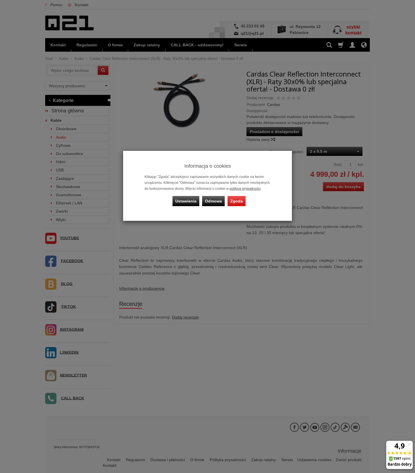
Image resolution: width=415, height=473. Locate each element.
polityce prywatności (245, 189)
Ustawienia (185, 201)
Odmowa (213, 201)
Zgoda (236, 201)
